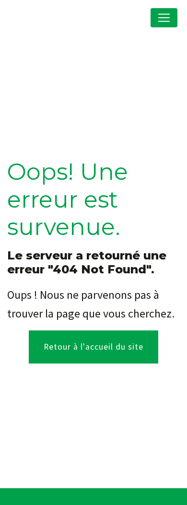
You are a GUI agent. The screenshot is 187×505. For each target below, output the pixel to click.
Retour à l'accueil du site (93, 346)
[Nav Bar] (164, 17)
